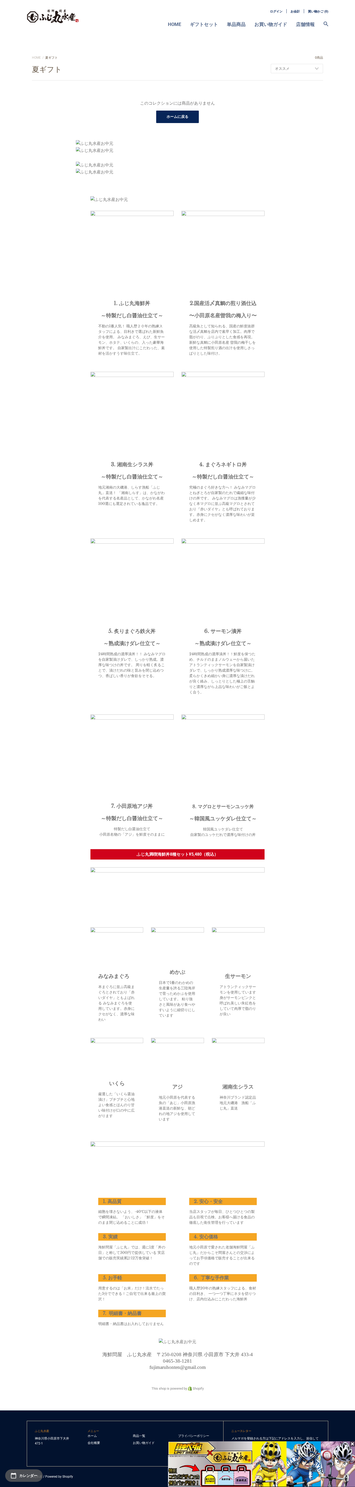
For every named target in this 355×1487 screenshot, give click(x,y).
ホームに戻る (177, 116)
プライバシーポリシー (193, 1436)
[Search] (326, 26)
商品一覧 (139, 1436)
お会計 (295, 11)
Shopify (198, 1388)
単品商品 (236, 24)
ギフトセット (204, 24)
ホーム (92, 1436)
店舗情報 (305, 24)
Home (174, 24)
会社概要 (94, 1443)
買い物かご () (318, 11)
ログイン (276, 11)
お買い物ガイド (270, 24)
